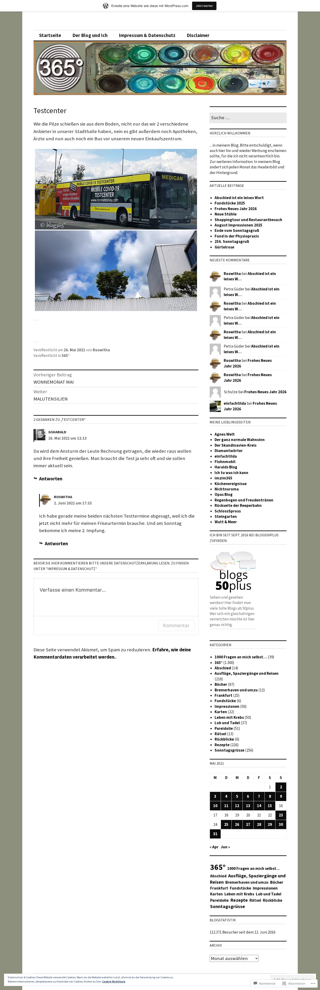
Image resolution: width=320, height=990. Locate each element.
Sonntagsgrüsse (229, 750)
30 (281, 824)
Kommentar (176, 625)
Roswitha (101, 349)
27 (248, 824)
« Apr (214, 846)
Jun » (225, 846)
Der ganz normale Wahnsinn (240, 439)
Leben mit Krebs (229, 717)
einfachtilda (235, 403)
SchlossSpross (228, 511)
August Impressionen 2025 (238, 225)
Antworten (50, 479)
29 (270, 824)
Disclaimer (198, 35)
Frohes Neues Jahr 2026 (236, 208)
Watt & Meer (226, 521)
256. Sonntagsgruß (232, 241)
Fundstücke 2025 (230, 203)
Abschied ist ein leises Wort (239, 197)
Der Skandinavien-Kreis (236, 445)
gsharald (57, 432)
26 (237, 824)
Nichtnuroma (227, 489)
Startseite (50, 35)
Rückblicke (224, 739)
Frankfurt (223, 695)
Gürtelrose (224, 247)
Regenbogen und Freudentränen (244, 500)
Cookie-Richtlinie (113, 981)
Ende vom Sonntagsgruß (237, 230)
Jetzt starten (204, 5)
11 (226, 805)
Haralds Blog (226, 467)
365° (66, 355)
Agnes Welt (225, 434)
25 (226, 824)
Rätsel (220, 733)
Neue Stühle (226, 214)
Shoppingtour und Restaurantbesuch (248, 219)
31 (215, 833)
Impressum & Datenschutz (147, 35)
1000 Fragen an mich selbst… (241, 657)
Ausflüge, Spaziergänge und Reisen (247, 673)
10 (215, 805)
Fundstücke (225, 700)
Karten (221, 711)
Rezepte (222, 744)
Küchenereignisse (231, 483)
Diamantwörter (229, 450)
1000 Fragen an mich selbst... (253, 868)
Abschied (223, 668)
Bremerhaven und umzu (236, 690)
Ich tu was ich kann (231, 472)
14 (259, 805)
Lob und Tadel (227, 722)
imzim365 (223, 478)
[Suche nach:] (248, 117)
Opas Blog (224, 494)
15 (270, 805)
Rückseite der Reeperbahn (238, 505)
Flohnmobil (225, 461)
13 (248, 805)
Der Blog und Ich (90, 35)
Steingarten (226, 516)
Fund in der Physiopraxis (237, 236)
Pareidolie (224, 728)
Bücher (221, 684)
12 (237, 805)
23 (281, 815)
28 (259, 824)
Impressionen (227, 706)
